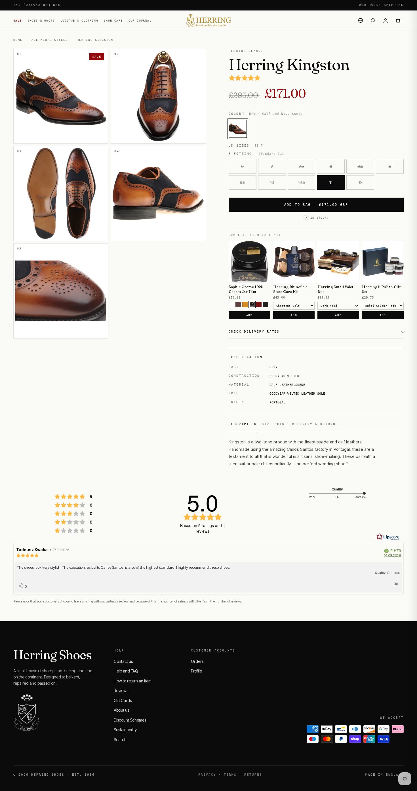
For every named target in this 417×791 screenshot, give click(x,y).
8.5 (360, 166)
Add (249, 315)
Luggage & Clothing (79, 20)
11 (330, 182)
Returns (253, 775)
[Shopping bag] (398, 20)
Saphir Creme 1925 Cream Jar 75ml (246, 289)
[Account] (385, 20)
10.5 (301, 182)
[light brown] (245, 304)
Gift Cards (123, 700)
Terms (230, 775)
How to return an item (132, 680)
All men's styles (49, 39)
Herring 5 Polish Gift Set (381, 289)
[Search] (373, 20)
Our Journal (140, 20)
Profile (196, 671)
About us (121, 710)
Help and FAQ (126, 671)
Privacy (207, 775)
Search (120, 739)
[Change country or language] (360, 20)
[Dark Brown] (252, 304)
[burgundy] (259, 304)
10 (272, 182)
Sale (17, 20)
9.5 (242, 182)
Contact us (123, 661)
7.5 (301, 166)
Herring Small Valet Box (335, 289)
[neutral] (231, 304)
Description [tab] (243, 424)
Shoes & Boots (41, 20)
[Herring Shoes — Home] (208, 20)
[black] (265, 304)
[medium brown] (238, 304)
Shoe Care (113, 20)
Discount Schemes (130, 720)
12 (360, 182)
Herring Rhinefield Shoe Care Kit (290, 289)
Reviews (121, 690)
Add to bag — (316, 205)
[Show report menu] (395, 585)
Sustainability (125, 729)
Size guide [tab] (274, 424)
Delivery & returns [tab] (315, 424)
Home (17, 39)
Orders (197, 661)
